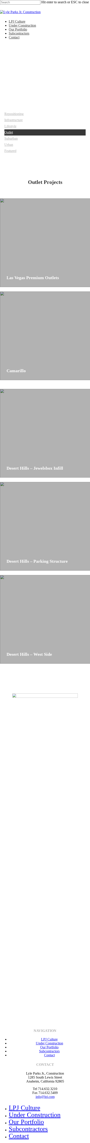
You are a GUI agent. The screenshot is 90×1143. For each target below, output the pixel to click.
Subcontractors (19, 33)
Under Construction (22, 25)
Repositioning (14, 114)
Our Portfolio (18, 29)
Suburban (11, 138)
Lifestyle (10, 126)
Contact (14, 37)
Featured (10, 151)
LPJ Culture (17, 21)
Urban (8, 145)
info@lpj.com (45, 1097)
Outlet (8, 132)
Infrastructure (13, 120)
